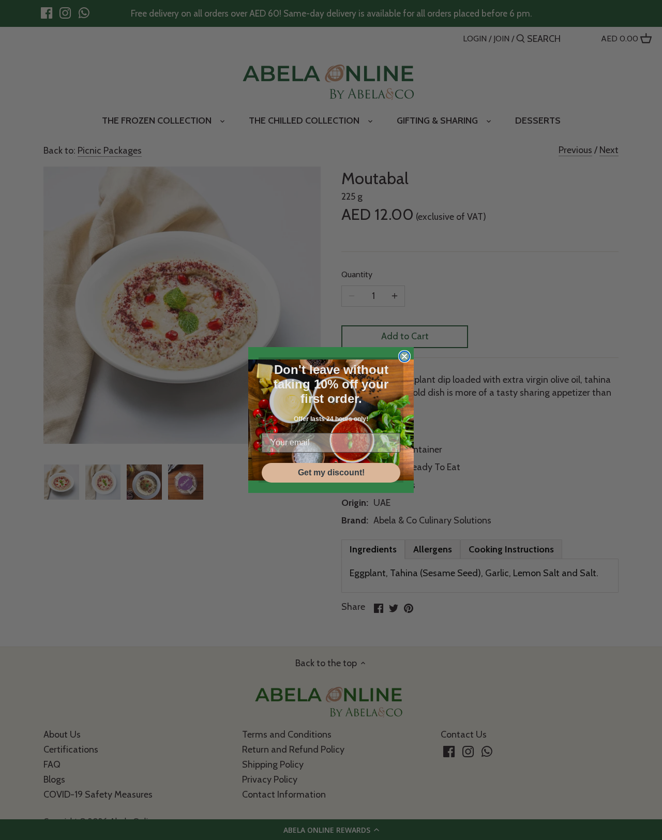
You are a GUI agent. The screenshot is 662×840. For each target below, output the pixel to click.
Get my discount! (331, 472)
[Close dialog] (404, 356)
